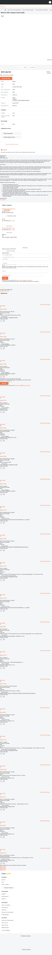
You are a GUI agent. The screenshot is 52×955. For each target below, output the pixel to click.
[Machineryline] (5, 10)
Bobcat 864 (3, 626)
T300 (13, 84)
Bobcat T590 (3, 309)
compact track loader (17, 86)
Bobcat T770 (3, 400)
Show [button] (13, 220)
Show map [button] (25, 247)
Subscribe (4, 383)
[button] (50, 2)
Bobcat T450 (3, 538)
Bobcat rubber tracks (4, 290)
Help (3, 882)
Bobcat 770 (3, 796)
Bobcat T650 (3, 336)
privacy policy (20, 280)
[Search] (50, 6)
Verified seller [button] (7, 210)
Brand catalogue (5, 914)
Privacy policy (5, 907)
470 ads (8, 211)
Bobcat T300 (3, 364)
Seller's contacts (5, 884)
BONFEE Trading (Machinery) (8, 208)
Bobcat (14, 81)
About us (4, 879)
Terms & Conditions (6, 905)
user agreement (28, 280)
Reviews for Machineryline (7, 912)
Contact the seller (6, 78)
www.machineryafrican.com (8, 228)
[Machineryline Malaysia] (9, 2)
